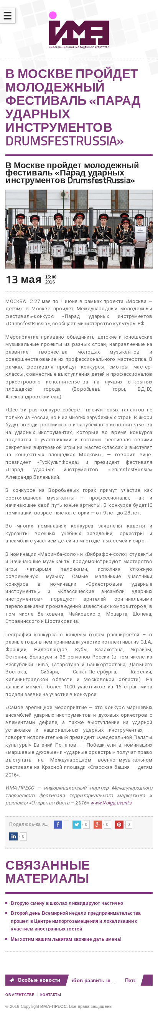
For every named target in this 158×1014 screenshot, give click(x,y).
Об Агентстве (19, 995)
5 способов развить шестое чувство (97, 980)
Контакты (50, 995)
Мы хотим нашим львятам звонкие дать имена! (66, 939)
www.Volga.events (111, 803)
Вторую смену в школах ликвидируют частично (67, 903)
